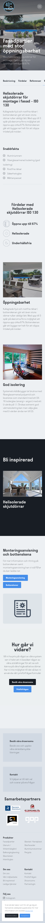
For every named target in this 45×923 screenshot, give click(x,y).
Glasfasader (29, 845)
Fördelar (22, 81)
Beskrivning (9, 81)
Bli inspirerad (8, 880)
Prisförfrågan (30, 876)
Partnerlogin (29, 884)
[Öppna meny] (39, 6)
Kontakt (27, 873)
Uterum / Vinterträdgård (9, 847)
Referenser (35, 81)
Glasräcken (8, 855)
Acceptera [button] (25, 915)
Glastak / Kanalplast (33, 841)
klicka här (29, 910)
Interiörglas (8, 859)
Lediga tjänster (9, 884)
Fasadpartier (8, 841)
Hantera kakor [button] (11, 915)
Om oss (6, 873)
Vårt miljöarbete (10, 876)
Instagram (10, 897)
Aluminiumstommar (33, 848)
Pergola (27, 852)
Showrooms (29, 880)
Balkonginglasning (11, 852)
